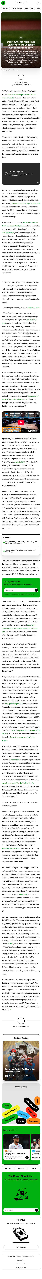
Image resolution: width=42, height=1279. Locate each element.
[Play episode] (26, 1157)
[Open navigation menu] (39, 3)
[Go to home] (3, 3)
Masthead (21, 1168)
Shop (34, 1168)
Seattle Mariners (8, 232)
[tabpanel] (21, 547)
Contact (8, 1168)
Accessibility (20, 1260)
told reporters (14, 760)
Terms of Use (11, 1256)
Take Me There (21, 1247)
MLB (38, 8)
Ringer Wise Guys (36, 1157)
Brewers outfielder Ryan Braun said (26, 203)
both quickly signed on (14, 703)
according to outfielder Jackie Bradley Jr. (18, 783)
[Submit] (36, 590)
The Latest (6, 8)
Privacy (19, 1256)
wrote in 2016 (19, 462)
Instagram (20, 1264)
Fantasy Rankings (17, 8)
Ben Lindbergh (15, 1076)
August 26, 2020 (33, 308)
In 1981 (10, 944)
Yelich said (22, 894)
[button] (21, 3)
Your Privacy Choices (28, 1256)
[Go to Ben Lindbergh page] (6, 1075)
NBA (26, 8)
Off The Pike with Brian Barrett (13, 1156)
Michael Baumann (22, 82)
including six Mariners (10, 848)
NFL (32, 8)
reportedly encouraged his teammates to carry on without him (20, 628)
